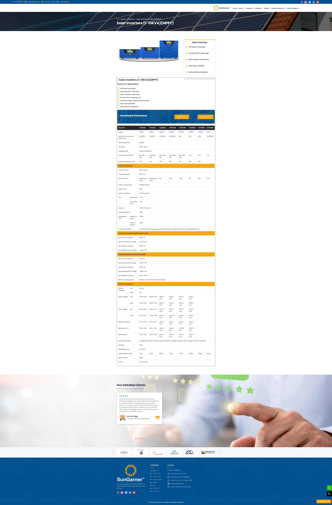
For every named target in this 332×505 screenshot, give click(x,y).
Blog (154, 485)
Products (249, 8)
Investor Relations (278, 8)
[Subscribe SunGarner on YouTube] (317, 2)
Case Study (156, 491)
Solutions (258, 8)
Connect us (323, 501)
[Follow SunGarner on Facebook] (301, 2)
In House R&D (157, 476)
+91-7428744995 (186, 480)
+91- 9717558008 (184, 477)
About (241, 8)
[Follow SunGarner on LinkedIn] (313, 2)
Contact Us (156, 488)
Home (235, 8)
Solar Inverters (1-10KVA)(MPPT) (148, 19)
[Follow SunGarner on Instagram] (305, 2)
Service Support (292, 8)
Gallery (57, 2)
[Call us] (329, 493)
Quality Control (157, 479)
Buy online (64, 2)
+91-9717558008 (18, 2)
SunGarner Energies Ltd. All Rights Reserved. (170, 502)
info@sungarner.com (33, 2)
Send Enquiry (181, 117)
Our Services (156, 473)
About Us (155, 471)
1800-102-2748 (181, 474)
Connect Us (47, 2)
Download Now (205, 117)
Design (155, 482)
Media (266, 8)
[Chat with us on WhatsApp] (329, 487)
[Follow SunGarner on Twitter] (309, 2)
